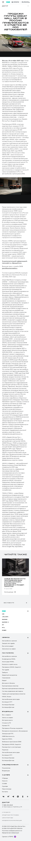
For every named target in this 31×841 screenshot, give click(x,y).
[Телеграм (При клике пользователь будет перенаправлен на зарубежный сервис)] (13, 796)
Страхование (6, 678)
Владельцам (7, 711)
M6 (3, 614)
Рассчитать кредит (8, 646)
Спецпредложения (10, 764)
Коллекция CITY (7, 702)
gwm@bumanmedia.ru (9, 268)
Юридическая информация (10, 833)
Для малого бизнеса (8, 683)
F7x (3, 627)
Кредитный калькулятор (9, 675)
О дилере (5, 786)
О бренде (5, 778)
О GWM (4, 783)
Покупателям (6, 768)
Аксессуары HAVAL (8, 662)
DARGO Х (5, 622)
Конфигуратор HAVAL (9, 659)
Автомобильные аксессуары (11, 699)
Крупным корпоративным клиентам (13, 688)
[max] (18, 796)
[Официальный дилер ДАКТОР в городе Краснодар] (20, 2)
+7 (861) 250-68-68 (7, 805)
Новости (4, 781)
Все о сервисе (6, 715)
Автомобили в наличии (9, 641)
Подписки (5, 750)
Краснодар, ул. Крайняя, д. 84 (13, 807)
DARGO (4, 619)
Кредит (4, 680)
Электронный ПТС (7, 733)
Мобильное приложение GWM (11, 742)
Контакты (5, 791)
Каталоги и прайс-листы (9, 664)
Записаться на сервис (9, 649)
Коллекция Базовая (8, 704)
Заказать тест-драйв (8, 643)
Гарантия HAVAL (7, 739)
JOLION (5, 616)
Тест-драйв (5, 670)
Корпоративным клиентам (10, 686)
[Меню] (3, 2)
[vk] (3, 796)
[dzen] (27, 796)
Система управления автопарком (12, 691)
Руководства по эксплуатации (11, 747)
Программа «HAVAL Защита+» (11, 667)
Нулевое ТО (5, 725)
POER (4, 630)
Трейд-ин (5, 672)
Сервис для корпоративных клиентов (13, 694)
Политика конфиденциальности (12, 830)
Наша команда (6, 789)
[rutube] (8, 796)
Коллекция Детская (8, 707)
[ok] (22, 796)
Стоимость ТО (6, 723)
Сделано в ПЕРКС (7, 836)
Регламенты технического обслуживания (15, 731)
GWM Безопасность (8, 736)
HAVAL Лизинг (6, 696)
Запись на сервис (7, 717)
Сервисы (6, 637)
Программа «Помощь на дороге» (12, 728)
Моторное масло (7, 720)
